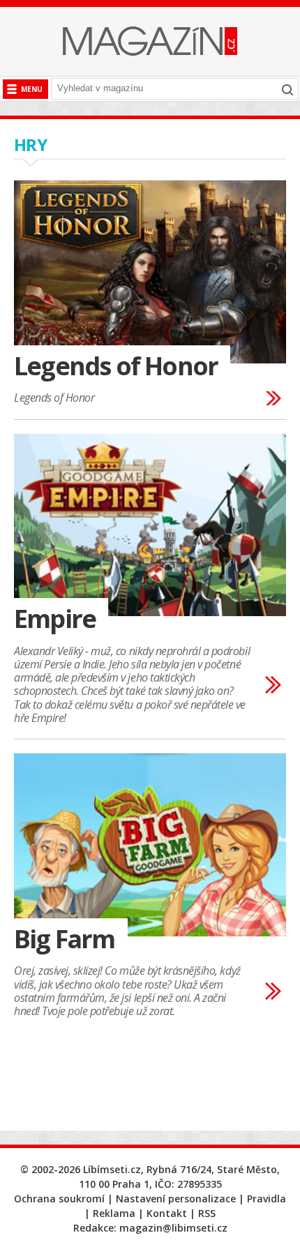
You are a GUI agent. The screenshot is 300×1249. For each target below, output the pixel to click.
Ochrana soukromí (59, 1198)
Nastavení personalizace (176, 1198)
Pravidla (266, 1198)
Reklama (114, 1213)
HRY (30, 144)
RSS (207, 1213)
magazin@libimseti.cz (173, 1227)
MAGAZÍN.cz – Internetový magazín (150, 41)
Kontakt (167, 1213)
